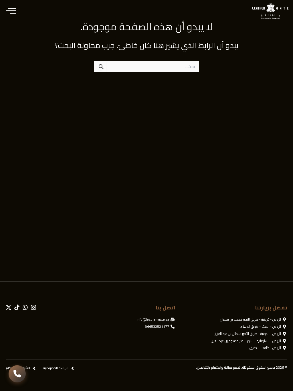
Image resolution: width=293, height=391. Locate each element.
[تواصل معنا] (17, 373)
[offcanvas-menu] (11, 11)
